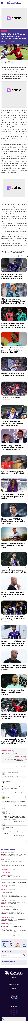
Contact (14, 977)
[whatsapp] (9, 62)
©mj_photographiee (23, 45)
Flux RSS (14, 988)
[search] (24, 955)
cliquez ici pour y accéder (17, 228)
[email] (12, 62)
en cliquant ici (17, 154)
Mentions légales (14, 984)
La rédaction (14, 981)
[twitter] (5, 62)
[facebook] (2, 62)
